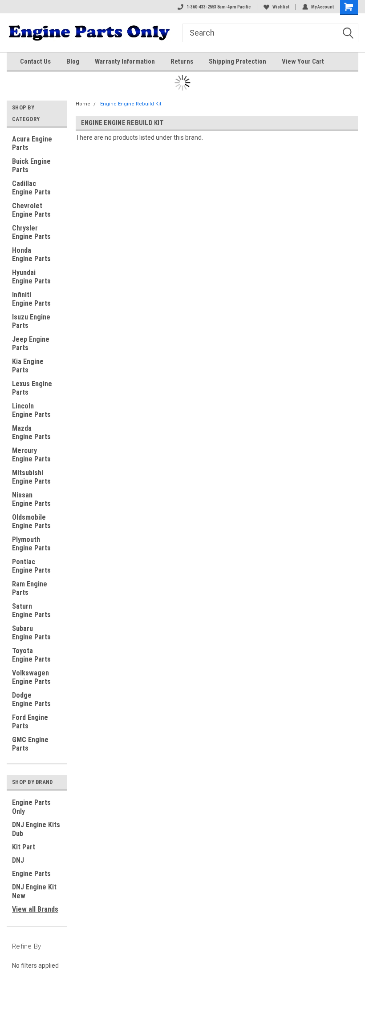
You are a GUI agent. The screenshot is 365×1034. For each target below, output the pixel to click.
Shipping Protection (237, 61)
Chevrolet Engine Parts (31, 210)
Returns (181, 61)
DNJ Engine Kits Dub (36, 829)
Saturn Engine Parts (31, 610)
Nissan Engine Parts (31, 499)
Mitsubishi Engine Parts (31, 477)
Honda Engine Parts (31, 254)
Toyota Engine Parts (31, 654)
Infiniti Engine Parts (31, 299)
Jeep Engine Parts (30, 343)
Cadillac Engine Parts (31, 187)
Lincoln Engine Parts (31, 410)
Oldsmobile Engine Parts (31, 521)
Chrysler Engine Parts (31, 232)
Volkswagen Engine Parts (31, 677)
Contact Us (35, 61)
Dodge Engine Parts (31, 699)
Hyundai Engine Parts (31, 276)
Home (83, 104)
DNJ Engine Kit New (34, 891)
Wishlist (280, 6)
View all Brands (35, 909)
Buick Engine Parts (31, 165)
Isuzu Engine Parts (31, 321)
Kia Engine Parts (28, 365)
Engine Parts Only (31, 807)
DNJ (18, 860)
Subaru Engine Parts (31, 632)
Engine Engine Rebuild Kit (130, 104)
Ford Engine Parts (30, 721)
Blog (72, 61)
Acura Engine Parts (32, 143)
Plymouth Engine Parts (31, 543)
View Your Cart (303, 61)
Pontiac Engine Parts (31, 565)
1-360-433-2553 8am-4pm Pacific (219, 6)
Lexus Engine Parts (32, 388)
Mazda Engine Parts (31, 432)
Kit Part (23, 847)
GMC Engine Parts (30, 743)
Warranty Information (125, 61)
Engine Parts (31, 873)
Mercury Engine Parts (31, 454)
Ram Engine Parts (29, 588)
